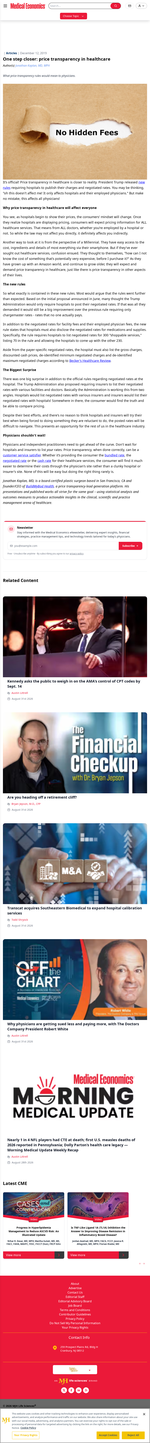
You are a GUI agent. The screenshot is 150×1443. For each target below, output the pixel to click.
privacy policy (76, 553)
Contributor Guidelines (75, 1314)
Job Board (75, 1306)
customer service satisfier (22, 455)
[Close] (144, 1414)
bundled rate (114, 455)
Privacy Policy (75, 1319)
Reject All (133, 1435)
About (75, 1284)
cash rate (44, 460)
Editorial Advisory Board (75, 1301)
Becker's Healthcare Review (89, 360)
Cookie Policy (28, 1427)
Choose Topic (71, 16)
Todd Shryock (20, 919)
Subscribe (128, 545)
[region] (75, 1425)
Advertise (75, 1288)
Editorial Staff (75, 1297)
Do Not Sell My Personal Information (75, 1323)
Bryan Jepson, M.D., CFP (26, 804)
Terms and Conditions (75, 1310)
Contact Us (75, 1292)
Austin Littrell (20, 693)
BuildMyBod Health (40, 486)
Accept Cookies (108, 1435)
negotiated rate (15, 460)
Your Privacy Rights (75, 1327)
